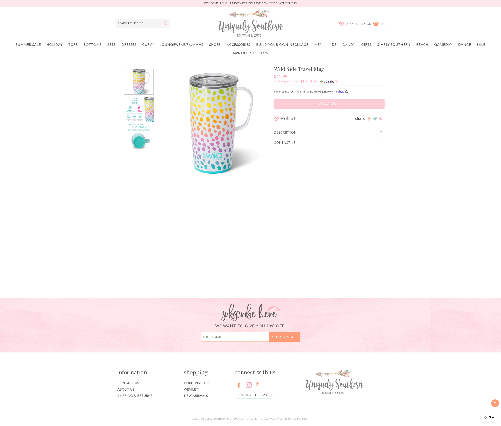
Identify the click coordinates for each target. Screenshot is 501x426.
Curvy (148, 45)
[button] (306, 81)
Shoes (215, 45)
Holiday (54, 45)
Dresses (129, 45)
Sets (111, 45)
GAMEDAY (443, 45)
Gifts (366, 45)
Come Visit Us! (196, 383)
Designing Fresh (298, 419)
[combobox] (143, 23)
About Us (125, 389)
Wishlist (191, 389)
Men (318, 45)
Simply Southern (393, 45)
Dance (464, 45)
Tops (72, 45)
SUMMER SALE (28, 45)
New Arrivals (196, 396)
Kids (332, 45)
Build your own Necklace (282, 45)
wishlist (283, 119)
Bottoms (93, 45)
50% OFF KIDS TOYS (250, 53)
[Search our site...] (166, 23)
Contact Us (128, 383)
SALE (481, 45)
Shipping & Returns (134, 396)
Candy (348, 45)
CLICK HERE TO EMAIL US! (255, 395)
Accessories (238, 45)
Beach (422, 45)
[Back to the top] (495, 403)
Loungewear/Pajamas (181, 45)
